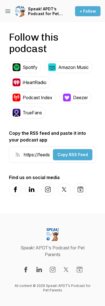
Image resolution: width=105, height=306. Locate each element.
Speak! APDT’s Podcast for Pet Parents (43, 11)
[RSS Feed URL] (17, 154)
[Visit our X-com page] (66, 269)
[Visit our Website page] (79, 269)
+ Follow (88, 11)
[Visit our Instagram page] (52, 269)
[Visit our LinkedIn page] (39, 269)
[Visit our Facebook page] (26, 269)
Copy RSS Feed (72, 154)
